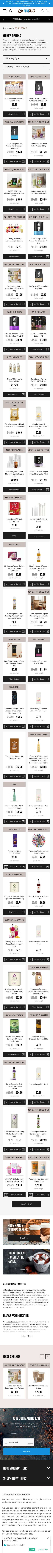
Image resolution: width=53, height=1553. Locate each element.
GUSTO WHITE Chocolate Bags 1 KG (38, 287)
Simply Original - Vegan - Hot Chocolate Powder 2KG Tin (14, 991)
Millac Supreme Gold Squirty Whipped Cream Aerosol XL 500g (14, 616)
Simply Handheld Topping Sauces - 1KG (14, 99)
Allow (32, 1549)
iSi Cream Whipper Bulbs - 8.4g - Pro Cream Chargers (14, 568)
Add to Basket (39, 114)
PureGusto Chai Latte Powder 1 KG (39, 662)
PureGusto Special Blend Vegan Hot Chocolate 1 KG (14, 425)
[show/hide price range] (23, 114)
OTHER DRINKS (21, 28)
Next (49, 3)
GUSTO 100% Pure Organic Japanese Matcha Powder (14, 193)
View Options (13, 114)
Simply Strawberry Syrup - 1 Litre (38, 897)
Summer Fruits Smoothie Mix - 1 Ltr (38, 807)
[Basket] (48, 11)
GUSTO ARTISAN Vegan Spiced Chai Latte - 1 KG (39, 473)
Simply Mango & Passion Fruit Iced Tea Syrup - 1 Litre (38, 568)
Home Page (8, 28)
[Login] (42, 11)
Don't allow (43, 1549)
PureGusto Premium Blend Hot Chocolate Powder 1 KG (14, 663)
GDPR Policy (27, 1534)
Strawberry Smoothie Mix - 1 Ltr (38, 943)
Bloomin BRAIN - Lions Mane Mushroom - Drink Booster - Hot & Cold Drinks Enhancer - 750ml (38, 759)
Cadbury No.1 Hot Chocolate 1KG (14, 852)
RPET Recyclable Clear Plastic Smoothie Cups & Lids (14, 474)
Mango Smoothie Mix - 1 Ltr (39, 1085)
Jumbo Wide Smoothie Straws (38, 520)
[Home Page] (26, 11)
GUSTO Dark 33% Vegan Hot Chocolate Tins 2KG (14, 335)
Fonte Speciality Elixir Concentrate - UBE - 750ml (14, 1086)
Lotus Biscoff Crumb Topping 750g (14, 520)
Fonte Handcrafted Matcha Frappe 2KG (38, 192)
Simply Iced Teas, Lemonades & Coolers (14, 240)
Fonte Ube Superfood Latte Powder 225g (38, 145)
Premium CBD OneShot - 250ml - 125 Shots (14, 807)
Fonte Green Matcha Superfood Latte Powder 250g (14, 288)
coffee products (15, 1292)
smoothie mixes (12, 1322)
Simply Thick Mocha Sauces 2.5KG (14, 380)
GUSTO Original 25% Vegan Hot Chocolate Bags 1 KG (14, 146)
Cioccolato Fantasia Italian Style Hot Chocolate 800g (14, 897)
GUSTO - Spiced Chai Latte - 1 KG (38, 335)
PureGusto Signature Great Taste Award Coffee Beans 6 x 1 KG (38, 991)
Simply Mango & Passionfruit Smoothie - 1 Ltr (38, 426)
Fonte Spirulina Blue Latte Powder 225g (38, 1180)
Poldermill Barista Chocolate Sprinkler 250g (38, 1038)
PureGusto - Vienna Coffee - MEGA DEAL (38, 380)
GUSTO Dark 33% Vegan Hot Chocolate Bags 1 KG (38, 99)
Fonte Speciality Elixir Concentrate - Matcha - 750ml (38, 1134)
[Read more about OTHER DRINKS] (26, 1336)
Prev (4, 3)
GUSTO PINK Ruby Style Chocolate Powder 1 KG (14, 1180)
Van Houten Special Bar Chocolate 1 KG (14, 757)
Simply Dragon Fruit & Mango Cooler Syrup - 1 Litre (14, 944)
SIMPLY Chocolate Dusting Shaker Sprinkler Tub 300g (14, 1134)
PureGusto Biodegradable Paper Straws (38, 852)
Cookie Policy (12, 1534)
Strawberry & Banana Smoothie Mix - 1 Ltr (38, 710)
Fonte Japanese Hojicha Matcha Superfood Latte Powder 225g (38, 616)
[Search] (10, 10)
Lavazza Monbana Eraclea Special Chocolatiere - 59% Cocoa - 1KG (14, 711)
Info (14, 535)
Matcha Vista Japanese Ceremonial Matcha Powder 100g (14, 1039)
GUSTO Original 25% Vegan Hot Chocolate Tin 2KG (38, 241)
